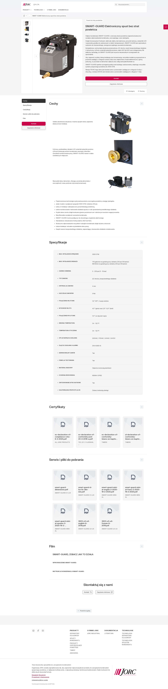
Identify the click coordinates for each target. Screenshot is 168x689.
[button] (98, 103)
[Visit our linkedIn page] (33, 630)
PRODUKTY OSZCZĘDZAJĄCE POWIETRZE (76, 645)
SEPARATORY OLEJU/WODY (74, 634)
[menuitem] (27, 10)
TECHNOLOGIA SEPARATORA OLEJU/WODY (127, 635)
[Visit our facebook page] (38, 630)
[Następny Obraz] (78, 56)
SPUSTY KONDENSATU (75, 639)
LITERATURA (108, 633)
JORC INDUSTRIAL (93, 633)
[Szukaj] (116, 4)
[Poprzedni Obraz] (36, 56)
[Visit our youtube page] (43, 630)
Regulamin (35, 675)
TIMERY (72, 650)
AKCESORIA (74, 653)
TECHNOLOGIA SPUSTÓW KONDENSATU (127, 642)
